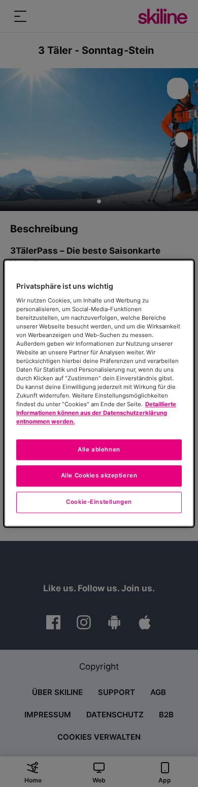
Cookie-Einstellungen (98, 502)
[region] (99, 393)
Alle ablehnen (99, 449)
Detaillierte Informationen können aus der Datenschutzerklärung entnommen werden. (96, 413)
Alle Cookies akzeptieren (99, 475)
